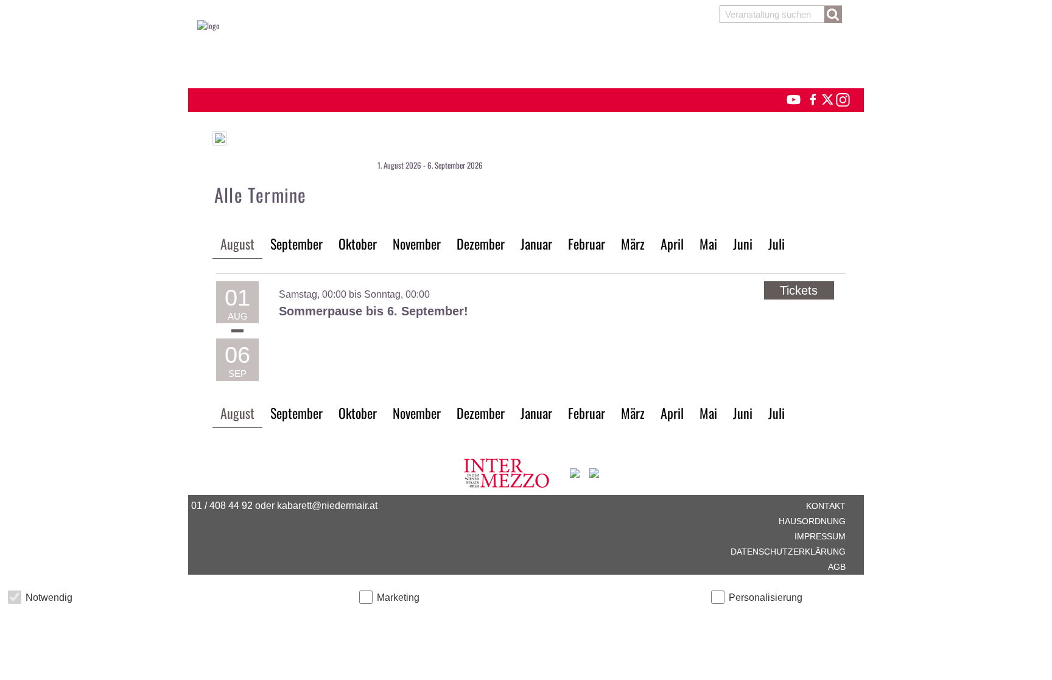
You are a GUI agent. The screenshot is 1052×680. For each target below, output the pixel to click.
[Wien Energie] (594, 471)
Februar (586, 243)
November (417, 243)
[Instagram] (842, 98)
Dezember (481, 243)
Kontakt (826, 506)
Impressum (820, 536)
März (633, 243)
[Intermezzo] (507, 471)
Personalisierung (765, 597)
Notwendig (49, 597)
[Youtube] (788, 98)
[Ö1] (575, 471)
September (296, 243)
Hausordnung (812, 521)
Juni (742, 243)
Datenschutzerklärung (788, 551)
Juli (776, 243)
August (237, 243)
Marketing (398, 597)
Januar (536, 243)
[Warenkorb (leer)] (526, 56)
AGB (837, 567)
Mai (708, 243)
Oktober (357, 243)
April (672, 243)
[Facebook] (812, 98)
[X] (825, 98)
